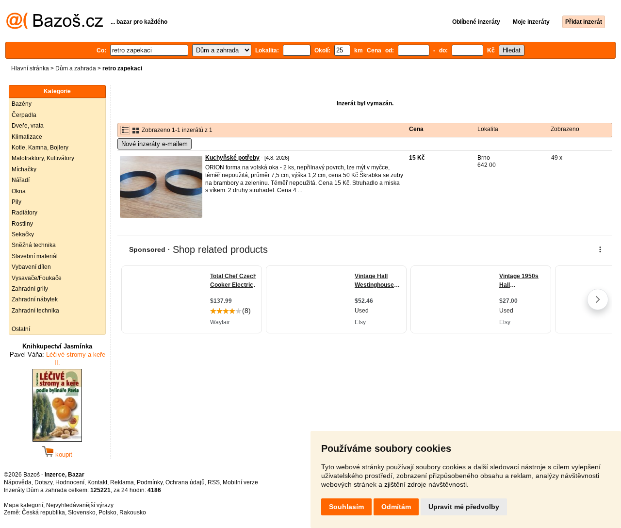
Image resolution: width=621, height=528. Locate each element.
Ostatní (21, 329)
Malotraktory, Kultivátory (43, 158)
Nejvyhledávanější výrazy (80, 505)
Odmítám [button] (396, 507)
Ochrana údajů (185, 482)
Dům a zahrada (75, 68)
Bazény (22, 103)
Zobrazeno (565, 129)
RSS (214, 482)
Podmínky (150, 482)
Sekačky (23, 234)
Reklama (122, 482)
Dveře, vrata (28, 125)
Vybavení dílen (31, 267)
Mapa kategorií (23, 505)
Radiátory (24, 212)
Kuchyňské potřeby (232, 157)
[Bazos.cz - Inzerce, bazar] (54, 27)
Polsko (107, 512)
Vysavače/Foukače (37, 278)
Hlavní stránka (30, 68)
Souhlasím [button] (346, 507)
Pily (16, 201)
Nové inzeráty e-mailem (154, 144)
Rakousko (132, 512)
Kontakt (97, 482)
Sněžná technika (34, 245)
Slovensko (82, 512)
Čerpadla (24, 115)
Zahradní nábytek (35, 299)
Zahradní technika (35, 310)
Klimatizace (27, 136)
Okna (19, 191)
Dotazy (43, 482)
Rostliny (22, 223)
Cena (416, 129)
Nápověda (18, 482)
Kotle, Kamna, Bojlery (40, 147)
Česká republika (43, 512)
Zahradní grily (30, 288)
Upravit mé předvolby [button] (463, 507)
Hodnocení (69, 482)
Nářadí (21, 180)
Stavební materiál (35, 256)
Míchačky (24, 169)
